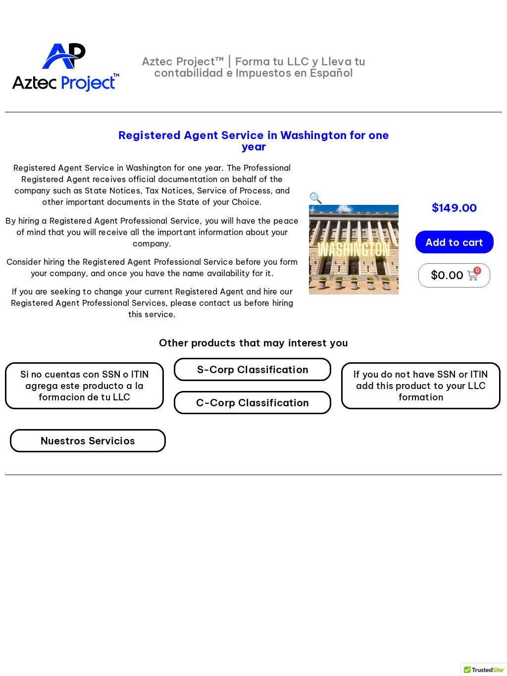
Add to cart (454, 242)
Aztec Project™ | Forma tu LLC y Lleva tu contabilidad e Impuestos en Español (253, 67)
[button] (315, 198)
